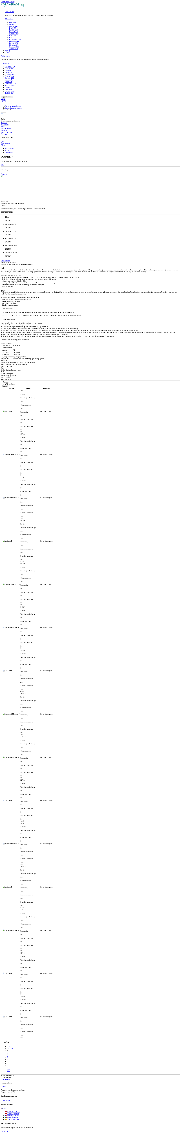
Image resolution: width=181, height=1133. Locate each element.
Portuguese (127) (15, 39)
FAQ (2, 165)
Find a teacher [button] (9, 12)
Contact (3, 1086)
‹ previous (10, 1048)
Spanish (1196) (14, 47)
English (5, 1108)
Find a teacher (5, 1131)
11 (7, 1061)
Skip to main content (7, 2)
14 (7, 1067)
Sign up (7, 51)
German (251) (14, 34)
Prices (3, 145)
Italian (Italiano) (12, 1117)
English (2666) (14, 30)
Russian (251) (13, 43)
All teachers (9, 19)
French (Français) (13, 1115)
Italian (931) (13, 35)
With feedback (10, 384)
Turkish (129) (13, 49)
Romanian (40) (14, 41)
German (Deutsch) (13, 1114)
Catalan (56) (13, 24)
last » (8, 1071)
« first (8, 1046)
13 (7, 1065)
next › (8, 1069)
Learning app (5, 1100)
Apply (5, 386)
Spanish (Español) (13, 1119)
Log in (7, 52)
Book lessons (5, 143)
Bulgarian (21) (14, 22)
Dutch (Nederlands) (13, 1112)
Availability (9, 152)
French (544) (13, 32)
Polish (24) (12, 37)
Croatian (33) (13, 26)
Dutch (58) (12, 28)
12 (7, 1063)
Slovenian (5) (13, 45)
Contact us (4, 174)
